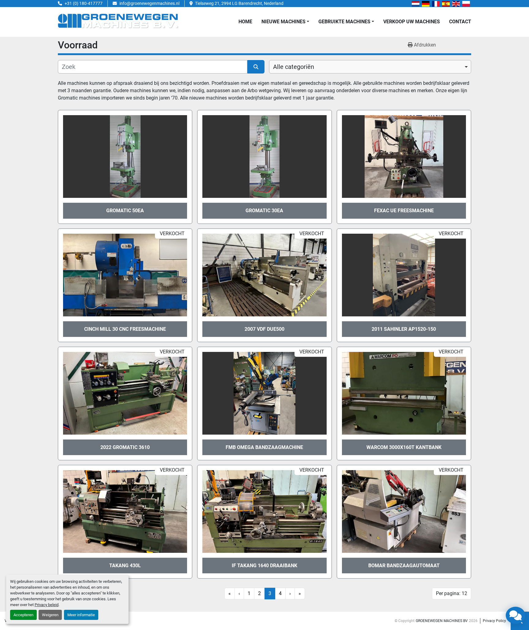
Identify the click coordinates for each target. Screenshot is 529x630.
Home (245, 22)
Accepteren (23, 615)
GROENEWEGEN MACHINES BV (442, 621)
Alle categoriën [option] (293, 66)
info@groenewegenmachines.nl (149, 3)
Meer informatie (81, 615)
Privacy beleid (46, 604)
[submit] (255, 67)
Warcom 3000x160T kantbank (403, 447)
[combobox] (370, 67)
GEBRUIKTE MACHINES (344, 22)
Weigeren (50, 615)
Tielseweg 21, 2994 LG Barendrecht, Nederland (239, 3)
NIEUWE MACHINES (283, 22)
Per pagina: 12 (451, 593)
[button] (285, 21)
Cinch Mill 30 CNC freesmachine (125, 329)
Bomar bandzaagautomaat (404, 565)
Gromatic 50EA (125, 210)
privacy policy (494, 621)
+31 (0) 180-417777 (84, 3)
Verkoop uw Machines (411, 22)
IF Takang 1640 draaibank (264, 565)
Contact (460, 22)
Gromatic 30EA (264, 210)
